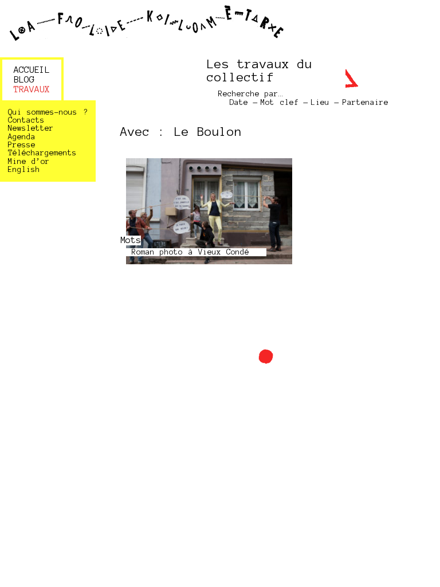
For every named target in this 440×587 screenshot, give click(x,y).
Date (239, 102)
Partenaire (365, 102)
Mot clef (279, 102)
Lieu (320, 102)
